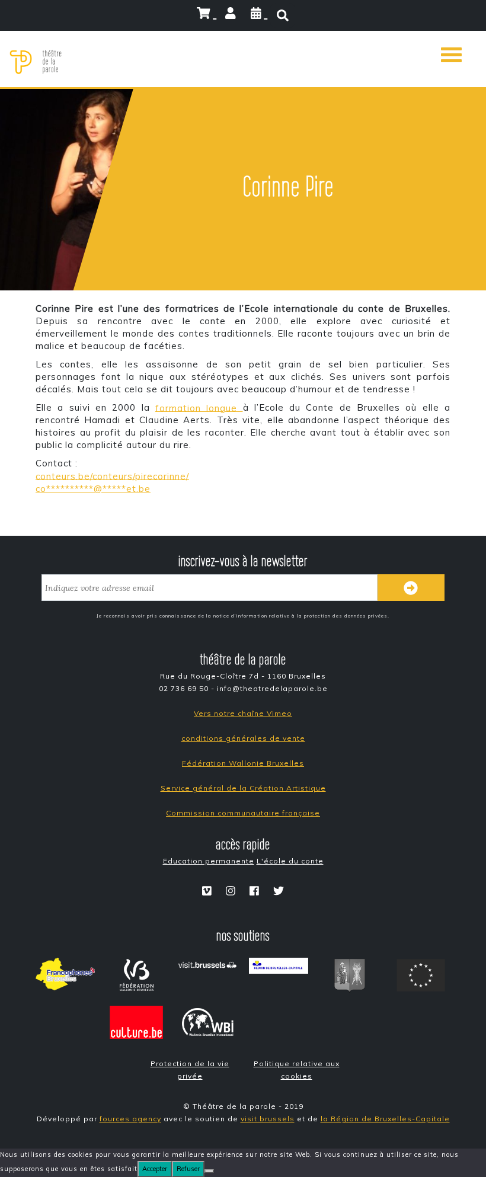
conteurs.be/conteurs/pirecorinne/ (112, 475)
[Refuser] (209, 1171)
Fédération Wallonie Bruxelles (243, 763)
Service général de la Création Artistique (243, 787)
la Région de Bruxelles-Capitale (385, 1118)
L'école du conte (290, 860)
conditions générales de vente (243, 738)
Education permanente (208, 860)
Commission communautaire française (243, 812)
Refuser (188, 1169)
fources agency (130, 1118)
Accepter (154, 1169)
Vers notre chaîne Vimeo (243, 713)
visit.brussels (268, 1118)
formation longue (199, 407)
